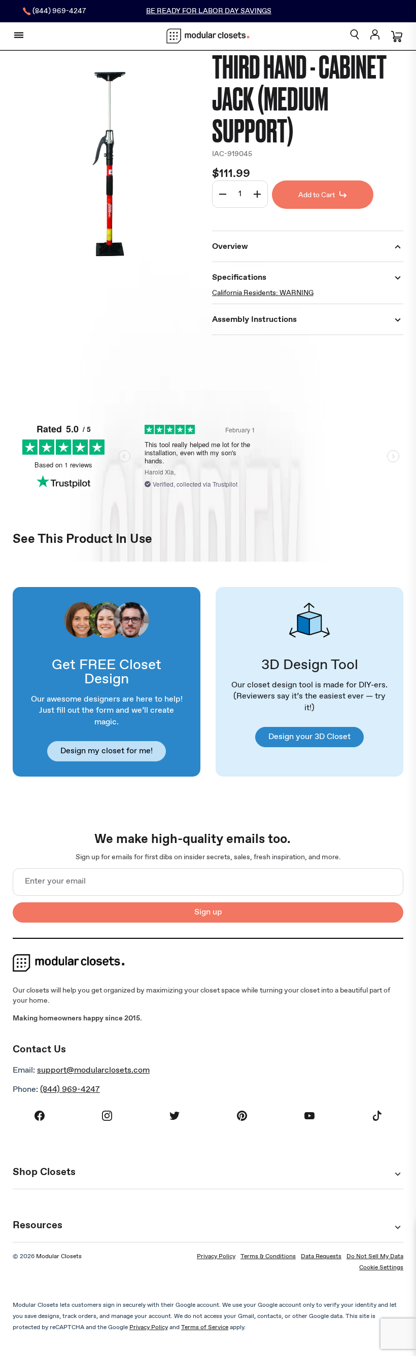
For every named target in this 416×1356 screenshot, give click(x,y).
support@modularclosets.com (93, 1070)
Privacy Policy (216, 1257)
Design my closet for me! (106, 751)
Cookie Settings (381, 1268)
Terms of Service (204, 1328)
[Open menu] (19, 35)
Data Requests (321, 1257)
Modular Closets (59, 1257)
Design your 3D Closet (309, 736)
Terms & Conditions (268, 1257)
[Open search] (355, 35)
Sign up (208, 912)
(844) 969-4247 (70, 1089)
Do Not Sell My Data (374, 1257)
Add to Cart (316, 195)
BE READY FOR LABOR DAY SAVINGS (208, 11)
